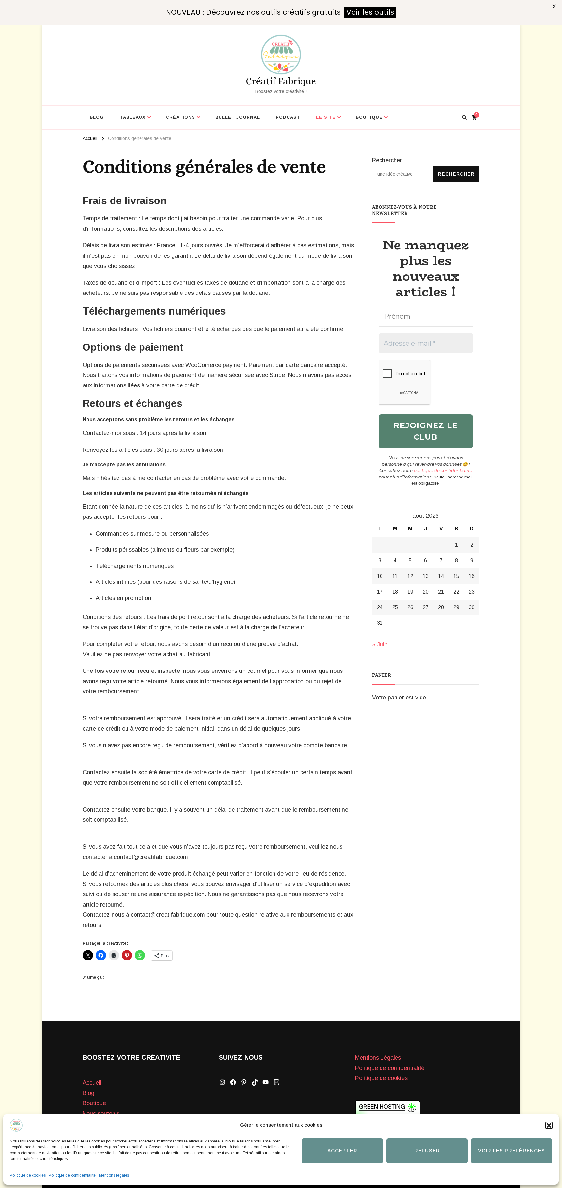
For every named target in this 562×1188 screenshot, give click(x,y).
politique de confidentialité (443, 470)
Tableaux (133, 117)
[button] (549, 1125)
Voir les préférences (511, 1150)
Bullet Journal (237, 117)
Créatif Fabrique (281, 80)
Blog (97, 117)
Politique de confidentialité (72, 1175)
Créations (180, 117)
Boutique (369, 117)
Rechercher (387, 160)
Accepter (342, 1150)
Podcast (288, 117)
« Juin (380, 644)
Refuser (427, 1150)
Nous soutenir (101, 1113)
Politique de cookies (28, 1175)
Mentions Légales (378, 1057)
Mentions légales (114, 1175)
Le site (326, 117)
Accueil (92, 1082)
